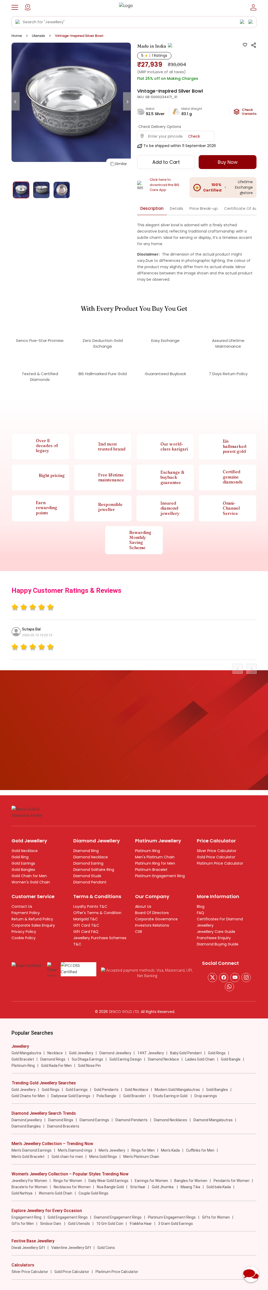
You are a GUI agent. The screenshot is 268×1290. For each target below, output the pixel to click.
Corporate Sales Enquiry (33, 925)
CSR (138, 931)
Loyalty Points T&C (90, 906)
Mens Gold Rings (103, 1156)
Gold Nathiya (22, 1193)
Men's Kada (170, 1150)
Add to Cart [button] (166, 162)
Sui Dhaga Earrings (87, 1059)
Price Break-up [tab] (203, 208)
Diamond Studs (87, 875)
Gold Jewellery (81, 1053)
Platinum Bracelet (151, 869)
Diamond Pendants (131, 1120)
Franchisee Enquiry (214, 937)
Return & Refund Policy (32, 919)
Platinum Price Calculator (220, 863)
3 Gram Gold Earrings (175, 1223)
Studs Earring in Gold (170, 1096)
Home (17, 35)
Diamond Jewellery (115, 1053)
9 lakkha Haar (141, 1223)
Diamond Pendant (90, 882)
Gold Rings (217, 1053)
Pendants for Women (231, 1181)
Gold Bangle (231, 1059)
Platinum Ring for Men (155, 863)
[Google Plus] (246, 977)
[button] (15, 7)
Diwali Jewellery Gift (28, 1248)
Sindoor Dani (51, 1223)
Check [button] (194, 136)
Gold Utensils (79, 1223)
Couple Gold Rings (93, 1193)
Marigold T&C (85, 919)
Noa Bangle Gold (110, 1187)
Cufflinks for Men (200, 1150)
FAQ (200, 912)
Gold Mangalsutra (26, 1053)
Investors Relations (152, 925)
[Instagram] (234, 977)
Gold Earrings (23, 863)
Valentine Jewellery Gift (71, 1248)
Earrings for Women (151, 1181)
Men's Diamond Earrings (32, 1150)
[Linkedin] (229, 986)
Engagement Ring (26, 1217)
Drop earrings (205, 1096)
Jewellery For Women (29, 1181)
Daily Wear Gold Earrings (108, 1181)
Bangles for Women (190, 1181)
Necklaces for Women (72, 1187)
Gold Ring (20, 857)
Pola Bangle (107, 1096)
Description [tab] (152, 208)
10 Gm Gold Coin (109, 1223)
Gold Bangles (23, 869)
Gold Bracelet (23, 1059)
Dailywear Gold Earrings (70, 1096)
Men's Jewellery (112, 1150)
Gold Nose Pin (89, 1065)
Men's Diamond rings (75, 1150)
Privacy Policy (24, 931)
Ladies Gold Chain (200, 1059)
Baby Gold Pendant (186, 1053)
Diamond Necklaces (170, 1120)
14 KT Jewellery (150, 1053)
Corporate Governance (156, 919)
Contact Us (22, 906)
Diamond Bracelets (63, 1126)
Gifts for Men (23, 1223)
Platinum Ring (147, 850)
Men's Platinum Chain (155, 857)
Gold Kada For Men (56, 1065)
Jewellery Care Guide (216, 931)
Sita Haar (138, 1187)
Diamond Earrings (94, 1120)
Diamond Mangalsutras (213, 1120)
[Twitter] (212, 977)
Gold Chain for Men (29, 875)
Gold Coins (106, 1248)
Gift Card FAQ (85, 931)
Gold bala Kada (218, 1187)
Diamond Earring (88, 863)
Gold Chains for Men (28, 1096)
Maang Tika (190, 1187)
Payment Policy (26, 912)
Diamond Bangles (26, 1126)
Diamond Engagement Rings (118, 1217)
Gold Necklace (25, 850)
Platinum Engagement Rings (172, 1217)
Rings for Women (67, 1181)
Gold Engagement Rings (68, 1217)
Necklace (55, 1053)
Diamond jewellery (27, 1120)
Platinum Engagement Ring (160, 875)
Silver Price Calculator (216, 850)
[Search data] (18, 22)
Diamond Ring (86, 850)
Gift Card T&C (86, 925)
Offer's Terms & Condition (97, 912)
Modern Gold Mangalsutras (177, 1090)
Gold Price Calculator (216, 857)
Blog (200, 906)
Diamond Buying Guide (217, 944)
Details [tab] (176, 208)
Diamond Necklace (90, 857)
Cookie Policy (24, 937)
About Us (143, 906)
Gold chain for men (67, 1156)
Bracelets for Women (29, 1187)
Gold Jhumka (163, 1187)
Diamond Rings (52, 1059)
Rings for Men (143, 1150)
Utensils (38, 35)
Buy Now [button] (228, 162)
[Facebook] (223, 977)
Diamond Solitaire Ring (93, 869)
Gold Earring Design (125, 1059)
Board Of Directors (152, 912)
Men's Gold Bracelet (28, 1156)
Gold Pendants (106, 1090)
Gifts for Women (216, 1217)
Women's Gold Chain (31, 882)
